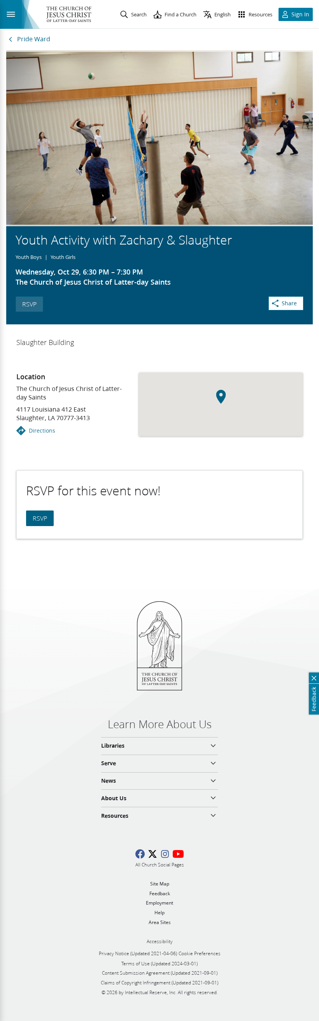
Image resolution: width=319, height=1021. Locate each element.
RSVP (29, 303)
